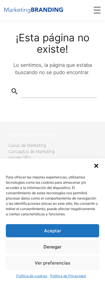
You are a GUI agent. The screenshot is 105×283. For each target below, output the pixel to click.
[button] (96, 166)
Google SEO (19, 157)
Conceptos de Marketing (31, 151)
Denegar (52, 247)
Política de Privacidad (68, 276)
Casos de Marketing (27, 145)
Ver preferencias (52, 263)
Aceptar (52, 230)
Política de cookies (31, 276)
